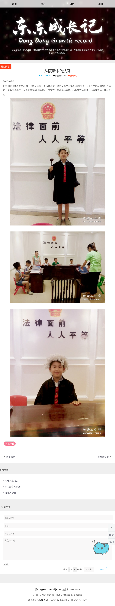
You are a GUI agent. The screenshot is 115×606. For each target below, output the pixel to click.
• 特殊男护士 (9, 492)
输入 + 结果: (72, 569)
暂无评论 (73, 76)
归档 (71, 3)
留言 (43, 3)
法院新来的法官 (57, 71)
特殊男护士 (11, 457)
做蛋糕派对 (103, 457)
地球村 (10, 443)
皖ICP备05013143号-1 (46, 589)
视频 (111, 541)
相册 (100, 3)
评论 (102, 569)
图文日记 (5, 66)
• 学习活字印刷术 (12, 486)
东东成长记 (42, 600)
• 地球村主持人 (10, 480)
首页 (14, 3)
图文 (111, 534)
